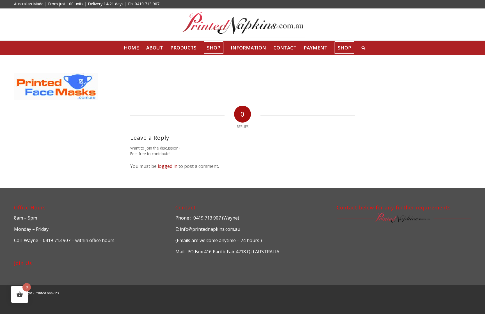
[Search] (361, 48)
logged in (167, 166)
